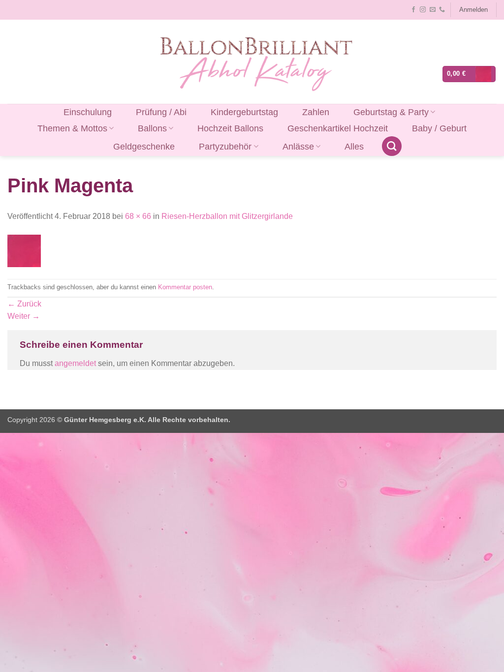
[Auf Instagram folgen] (423, 9)
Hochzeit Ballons (230, 128)
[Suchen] (392, 146)
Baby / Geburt (439, 128)
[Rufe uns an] (442, 9)
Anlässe (298, 147)
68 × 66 (138, 216)
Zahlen (315, 112)
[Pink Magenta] (24, 250)
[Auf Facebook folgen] (413, 9)
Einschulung (87, 112)
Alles (354, 147)
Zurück (24, 304)
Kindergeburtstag (244, 112)
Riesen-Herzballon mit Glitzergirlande (227, 216)
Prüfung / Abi (161, 112)
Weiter (23, 316)
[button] (473, 10)
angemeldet (75, 363)
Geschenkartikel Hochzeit (337, 128)
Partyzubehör (225, 147)
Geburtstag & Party (391, 112)
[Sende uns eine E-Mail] (433, 9)
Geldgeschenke (144, 147)
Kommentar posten (185, 287)
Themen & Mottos (72, 128)
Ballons (152, 128)
